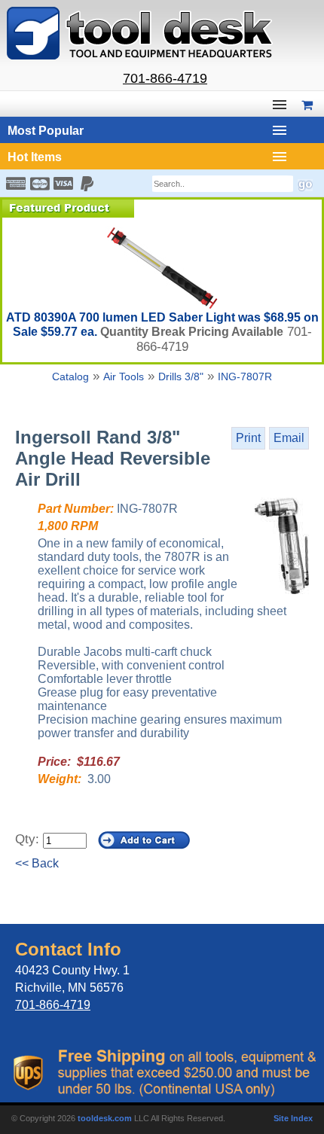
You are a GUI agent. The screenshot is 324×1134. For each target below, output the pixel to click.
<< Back (37, 863)
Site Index (293, 1118)
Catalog (70, 376)
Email (289, 437)
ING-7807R (245, 376)
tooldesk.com (105, 1118)
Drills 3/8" (180, 376)
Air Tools (123, 376)
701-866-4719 (165, 78)
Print (248, 437)
